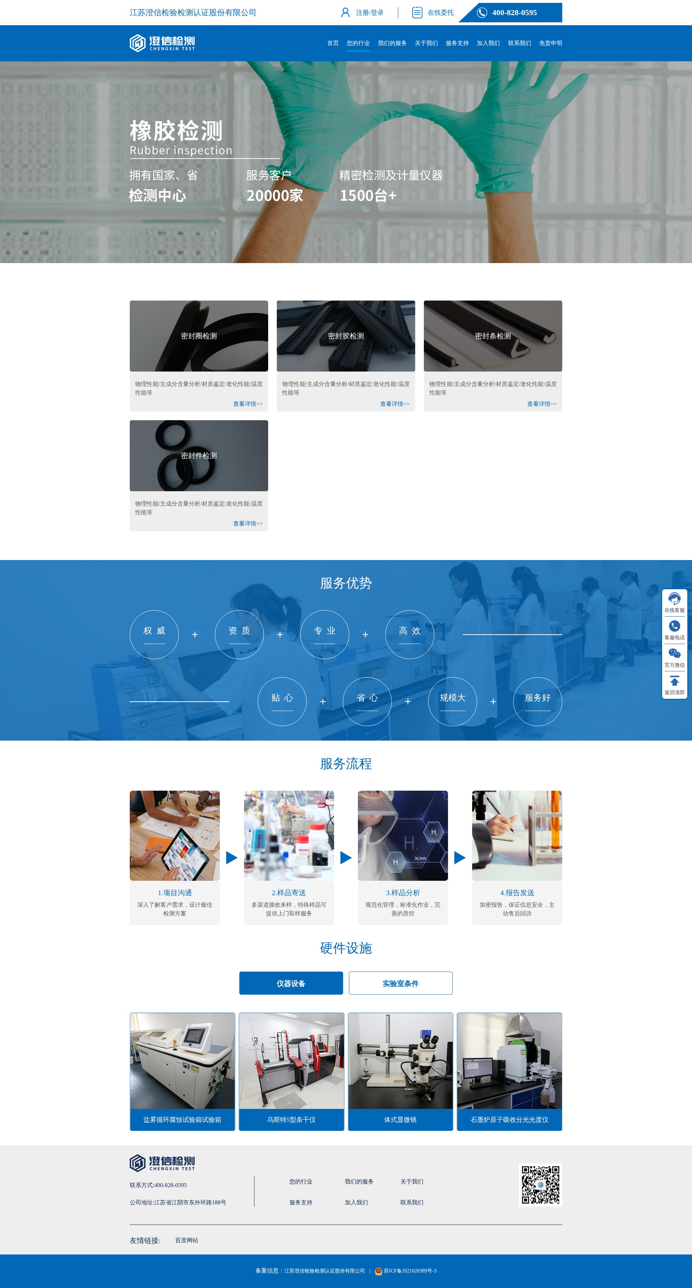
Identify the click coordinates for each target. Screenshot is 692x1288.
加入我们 (488, 43)
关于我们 (426, 43)
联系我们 (519, 43)
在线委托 (441, 12)
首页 (333, 43)
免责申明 (550, 43)
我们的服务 (392, 43)
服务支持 (457, 43)
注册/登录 (370, 12)
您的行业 (358, 43)
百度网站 (186, 1240)
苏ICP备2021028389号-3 (409, 1271)
